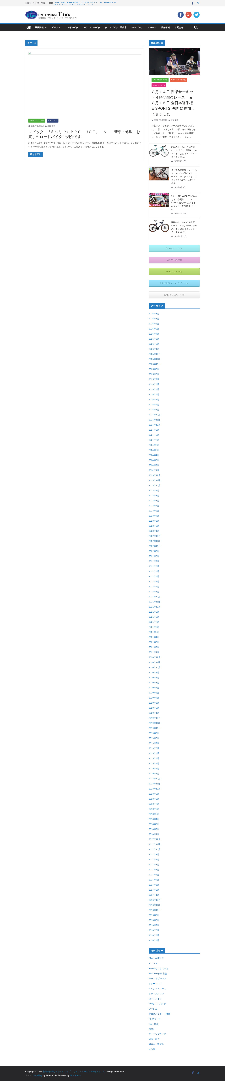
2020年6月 (154, 687)
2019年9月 (154, 733)
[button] (45, 27)
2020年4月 (154, 698)
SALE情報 (153, 1024)
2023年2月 (154, 526)
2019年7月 (154, 743)
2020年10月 (154, 667)
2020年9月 (154, 672)
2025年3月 (154, 399)
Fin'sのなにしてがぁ (37, 120)
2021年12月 (154, 596)
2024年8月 (154, 435)
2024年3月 (154, 460)
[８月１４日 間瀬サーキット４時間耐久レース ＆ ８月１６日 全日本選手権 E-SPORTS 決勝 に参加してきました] (174, 61)
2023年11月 (154, 480)
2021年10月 (154, 607)
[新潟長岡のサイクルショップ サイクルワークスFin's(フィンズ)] (29, 27)
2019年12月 (154, 718)
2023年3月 (154, 521)
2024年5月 (154, 450)
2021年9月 (154, 612)
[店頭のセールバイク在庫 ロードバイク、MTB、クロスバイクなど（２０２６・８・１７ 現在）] (159, 154)
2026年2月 (154, 344)
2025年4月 (154, 394)
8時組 (151, 1029)
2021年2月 (154, 647)
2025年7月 (154, 379)
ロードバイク (71, 27)
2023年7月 (154, 500)
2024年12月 (154, 414)
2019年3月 (154, 763)
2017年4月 (154, 879)
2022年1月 (154, 591)
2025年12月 (154, 354)
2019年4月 (154, 758)
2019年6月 (154, 748)
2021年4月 (154, 637)
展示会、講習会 (156, 1044)
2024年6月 (154, 445)
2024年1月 (154, 470)
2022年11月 (154, 541)
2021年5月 (154, 632)
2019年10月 (154, 728)
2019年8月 (154, 738)
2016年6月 (154, 930)
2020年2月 (154, 708)
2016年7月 (154, 925)
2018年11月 (154, 783)
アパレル (152, 27)
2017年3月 (154, 885)
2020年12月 (154, 657)
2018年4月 (154, 819)
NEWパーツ (137, 27)
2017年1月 (154, 895)
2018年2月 (154, 829)
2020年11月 (154, 662)
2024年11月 (154, 419)
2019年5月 (154, 753)
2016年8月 (154, 920)
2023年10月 (154, 485)
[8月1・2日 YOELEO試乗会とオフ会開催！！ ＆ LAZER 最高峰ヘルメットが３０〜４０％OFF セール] (159, 205)
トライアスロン (156, 993)
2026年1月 (154, 349)
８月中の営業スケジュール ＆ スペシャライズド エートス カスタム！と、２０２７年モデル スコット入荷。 (184, 176)
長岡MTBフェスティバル (174, 295)
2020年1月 (154, 713)
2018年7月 (154, 804)
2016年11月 (154, 905)
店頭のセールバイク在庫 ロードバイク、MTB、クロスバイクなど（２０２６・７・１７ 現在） (184, 227)
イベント (56, 27)
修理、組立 (154, 1039)
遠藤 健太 (51, 126)
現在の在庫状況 (156, 958)
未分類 (152, 1049)
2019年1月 (154, 773)
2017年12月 (154, 839)
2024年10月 (154, 425)
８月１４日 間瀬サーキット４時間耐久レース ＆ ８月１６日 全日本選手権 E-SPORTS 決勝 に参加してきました (174, 103)
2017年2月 (154, 890)
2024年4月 (154, 455)
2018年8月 (154, 799)
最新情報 (39, 27)
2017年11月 (154, 844)
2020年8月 (154, 677)
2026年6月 (154, 323)
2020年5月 (154, 692)
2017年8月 (154, 859)
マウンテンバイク (91, 27)
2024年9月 (154, 430)
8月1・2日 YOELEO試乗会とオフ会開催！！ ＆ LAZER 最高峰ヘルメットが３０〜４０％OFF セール (184, 202)
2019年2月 (154, 768)
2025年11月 (154, 359)
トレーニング (155, 983)
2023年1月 (154, 531)
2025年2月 (154, 404)
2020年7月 (154, 682)
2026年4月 (154, 334)
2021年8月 (154, 617)
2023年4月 (154, 516)
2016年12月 (154, 900)
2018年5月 (154, 814)
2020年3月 (154, 703)
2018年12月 (154, 778)
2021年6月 (154, 627)
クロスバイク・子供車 (116, 27)
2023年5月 (154, 510)
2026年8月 (154, 313)
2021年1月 (154, 652)
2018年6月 (154, 809)
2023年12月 (154, 475)
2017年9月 (154, 854)
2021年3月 (154, 642)
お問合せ (179, 27)
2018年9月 (154, 794)
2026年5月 (154, 329)
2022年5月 (154, 571)
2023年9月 (154, 490)
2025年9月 (154, 369)
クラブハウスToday (174, 272)
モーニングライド (157, 1034)
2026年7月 (154, 318)
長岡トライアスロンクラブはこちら (174, 283)
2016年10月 (154, 910)
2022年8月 (154, 556)
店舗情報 (165, 27)
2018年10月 (154, 789)
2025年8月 (154, 374)
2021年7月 (154, 622)
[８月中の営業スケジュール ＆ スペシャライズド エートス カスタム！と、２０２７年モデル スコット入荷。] (159, 179)
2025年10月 (154, 364)
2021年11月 (154, 601)
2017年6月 (154, 869)
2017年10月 (154, 849)
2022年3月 (154, 581)
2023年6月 (154, 505)
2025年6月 (154, 384)
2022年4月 (154, 576)
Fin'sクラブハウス (157, 978)
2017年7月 (154, 864)
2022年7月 (154, 561)
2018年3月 (154, 824)
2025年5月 (154, 389)
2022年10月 (154, 546)
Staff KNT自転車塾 (178, 80)
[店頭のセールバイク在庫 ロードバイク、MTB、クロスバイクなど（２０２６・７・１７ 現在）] (159, 229)
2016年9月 (154, 915)
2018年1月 (154, 834)
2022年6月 (154, 566)
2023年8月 (154, 495)
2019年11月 (154, 723)
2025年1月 (154, 409)
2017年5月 (154, 874)
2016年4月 (154, 940)
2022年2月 (154, 586)
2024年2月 (154, 465)
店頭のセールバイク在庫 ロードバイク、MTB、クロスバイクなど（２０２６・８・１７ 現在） (184, 152)
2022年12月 (154, 536)
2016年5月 (154, 935)
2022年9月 (154, 551)
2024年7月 (154, 440)
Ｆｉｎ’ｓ (153, 963)
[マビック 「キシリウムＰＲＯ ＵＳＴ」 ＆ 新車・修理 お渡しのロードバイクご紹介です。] (84, 85)
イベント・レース (159, 85)
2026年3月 (154, 339)
